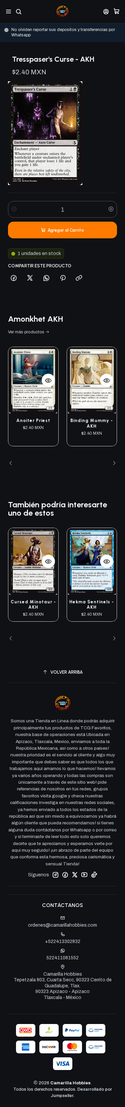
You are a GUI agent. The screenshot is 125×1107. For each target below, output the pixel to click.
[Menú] (8, 11)
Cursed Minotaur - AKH (33, 604)
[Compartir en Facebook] (13, 278)
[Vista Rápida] (48, 380)
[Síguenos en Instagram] (55, 874)
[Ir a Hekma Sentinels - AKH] (92, 561)
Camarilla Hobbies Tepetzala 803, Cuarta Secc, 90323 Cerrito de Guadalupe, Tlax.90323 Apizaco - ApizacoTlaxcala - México (63, 986)
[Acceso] (106, 11)
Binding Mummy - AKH (91, 423)
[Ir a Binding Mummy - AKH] (92, 380)
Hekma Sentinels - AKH (91, 604)
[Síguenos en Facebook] (65, 874)
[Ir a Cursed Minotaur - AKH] (33, 561)
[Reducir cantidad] (14, 209)
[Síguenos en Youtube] (84, 874)
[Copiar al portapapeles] (79, 278)
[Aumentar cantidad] (111, 209)
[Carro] (116, 11)
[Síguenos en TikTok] (94, 874)
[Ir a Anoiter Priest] (33, 380)
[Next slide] (112, 463)
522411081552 (62, 957)
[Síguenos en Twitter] (74, 874)
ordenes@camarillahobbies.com (62, 925)
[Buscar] (18, 11)
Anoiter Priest (33, 420)
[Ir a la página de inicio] (62, 11)
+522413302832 (62, 941)
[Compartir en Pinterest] (62, 278)
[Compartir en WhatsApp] (46, 278)
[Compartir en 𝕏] (30, 278)
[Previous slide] (13, 463)
